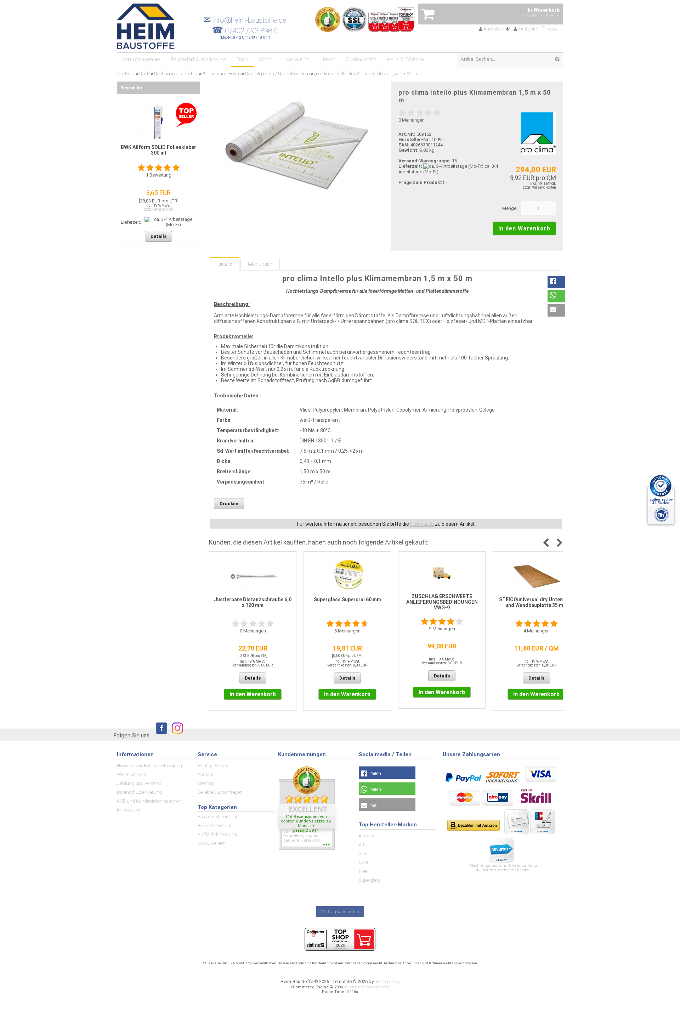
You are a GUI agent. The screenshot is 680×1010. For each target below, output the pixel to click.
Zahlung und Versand (139, 783)
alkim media (387, 981)
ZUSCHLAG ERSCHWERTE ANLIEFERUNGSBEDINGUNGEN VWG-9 (442, 601)
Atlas (363, 844)
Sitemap (206, 783)
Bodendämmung (215, 825)
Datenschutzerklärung (139, 792)
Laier (364, 862)
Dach (242, 59)
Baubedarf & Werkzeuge (198, 59)
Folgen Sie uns (131, 735)
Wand (266, 59)
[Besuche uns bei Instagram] (175, 735)
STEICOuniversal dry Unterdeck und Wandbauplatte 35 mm (536, 602)
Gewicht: (408, 150)
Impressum (128, 810)
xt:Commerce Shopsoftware (367, 987)
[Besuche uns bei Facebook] (159, 735)
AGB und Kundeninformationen (149, 801)
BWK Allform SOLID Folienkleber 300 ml (158, 150)
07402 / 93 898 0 (251, 31)
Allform (366, 835)
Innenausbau (297, 59)
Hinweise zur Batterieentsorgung (149, 765)
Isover (364, 853)
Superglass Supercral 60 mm (347, 599)
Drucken (229, 503)
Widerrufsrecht (132, 774)
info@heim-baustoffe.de (245, 20)
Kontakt (205, 774)
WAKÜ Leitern (212, 843)
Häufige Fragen (213, 765)
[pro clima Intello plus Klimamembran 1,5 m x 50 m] (295, 148)
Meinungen (260, 264)
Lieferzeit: (410, 166)
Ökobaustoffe (361, 59)
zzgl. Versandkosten (539, 187)
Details (224, 264)
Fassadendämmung (218, 816)
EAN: (404, 144)
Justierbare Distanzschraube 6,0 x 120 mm (252, 602)
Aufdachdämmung (217, 834)
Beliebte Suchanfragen (220, 792)
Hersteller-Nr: (414, 139)
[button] (556, 282)
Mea (363, 871)
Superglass (369, 880)
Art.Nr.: (406, 134)
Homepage (422, 524)
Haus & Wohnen (405, 59)
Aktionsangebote (141, 59)
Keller (329, 59)
